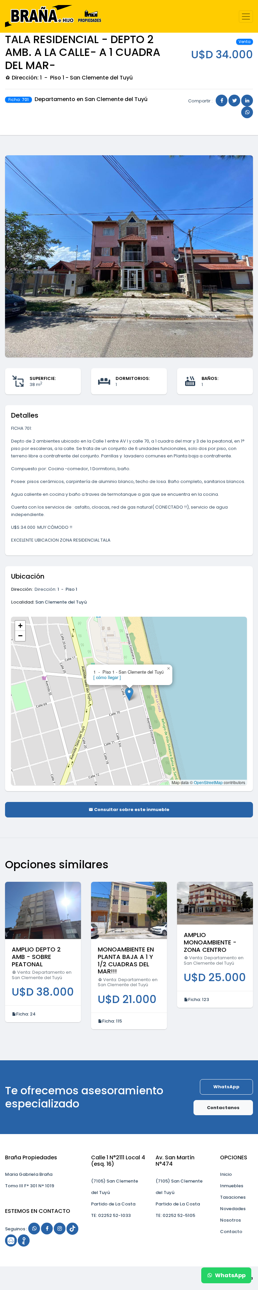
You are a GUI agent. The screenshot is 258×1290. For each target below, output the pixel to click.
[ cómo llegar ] (107, 677)
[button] (23, 256)
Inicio (226, 1174)
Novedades (233, 1208)
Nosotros (230, 1220)
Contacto (231, 1231)
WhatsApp (226, 1087)
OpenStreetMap (208, 782)
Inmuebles (231, 1186)
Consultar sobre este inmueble (131, 809)
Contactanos (223, 1107)
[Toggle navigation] (246, 16)
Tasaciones (233, 1197)
